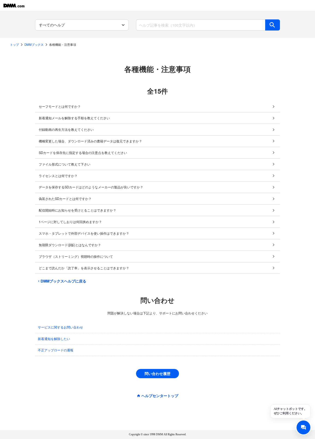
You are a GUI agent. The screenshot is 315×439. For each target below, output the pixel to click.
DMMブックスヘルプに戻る (63, 281)
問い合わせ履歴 (157, 373)
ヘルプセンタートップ (159, 396)
